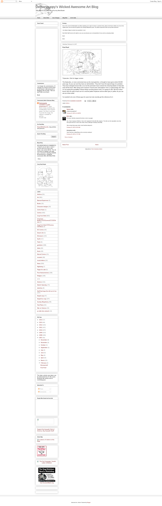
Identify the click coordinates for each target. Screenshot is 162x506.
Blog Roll (65, 17)
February (44, 363)
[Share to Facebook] (93, 101)
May (42, 355)
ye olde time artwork (43, 311)
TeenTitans (40, 305)
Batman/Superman (42, 200)
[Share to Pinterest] (95, 101)
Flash (38, 242)
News (38, 263)
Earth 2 (39, 239)
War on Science (41, 308)
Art (38, 197)
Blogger (88, 502)
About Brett (46, 17)
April (42, 357)
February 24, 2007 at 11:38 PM (74, 113)
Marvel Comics (41, 254)
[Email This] (88, 101)
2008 (41, 335)
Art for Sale (73, 17)
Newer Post (65, 144)
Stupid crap (40, 296)
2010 (41, 330)
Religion (39, 275)
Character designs (42, 206)
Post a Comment (68, 137)
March (43, 360)
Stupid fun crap (41, 299)
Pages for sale (41, 269)
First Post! (43, 367)
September (44, 347)
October (43, 345)
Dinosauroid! (44, 365)
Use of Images (55, 17)
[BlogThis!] (90, 101)
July (42, 350)
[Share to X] (92, 101)
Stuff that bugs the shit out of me (46, 291)
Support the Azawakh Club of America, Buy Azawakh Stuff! (45, 430)
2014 (41, 319)
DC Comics (40, 229)
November (44, 342)
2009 (41, 332)
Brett (68, 116)
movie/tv (39, 257)
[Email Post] (85, 100)
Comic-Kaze (40, 209)
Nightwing (40, 266)
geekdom (40, 245)
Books (39, 203)
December (44, 340)
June (42, 352)
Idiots (38, 248)
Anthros (67, 103)
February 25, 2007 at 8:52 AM (73, 127)
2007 (41, 337)
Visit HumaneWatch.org (47, 483)
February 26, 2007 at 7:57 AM (73, 134)
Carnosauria (43, 103)
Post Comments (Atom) (97, 149)
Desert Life (40, 233)
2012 (41, 325)
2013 (41, 322)
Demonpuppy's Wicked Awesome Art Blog (67, 7)
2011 (40, 327)
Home (38, 17)
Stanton (69, 109)
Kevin (38, 251)
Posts (41, 389)
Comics (39, 212)
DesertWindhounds (42, 127)
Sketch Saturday (42, 285)
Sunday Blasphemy (43, 302)
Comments (42, 392)
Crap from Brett (41, 215)
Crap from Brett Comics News (46, 220)
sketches (39, 288)
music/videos (41, 260)
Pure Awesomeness (43, 272)
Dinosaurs (40, 236)
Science (39, 282)
